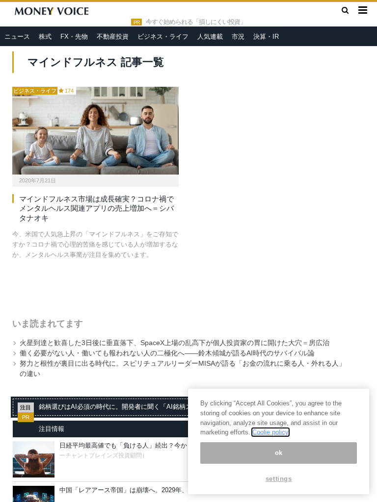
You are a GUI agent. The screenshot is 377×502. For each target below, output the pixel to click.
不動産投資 (113, 36)
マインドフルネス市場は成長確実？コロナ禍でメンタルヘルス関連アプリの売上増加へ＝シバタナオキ (96, 208)
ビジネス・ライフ (162, 36)
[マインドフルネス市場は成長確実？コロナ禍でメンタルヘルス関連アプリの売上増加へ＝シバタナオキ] (95, 131)
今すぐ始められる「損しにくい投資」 (196, 22)
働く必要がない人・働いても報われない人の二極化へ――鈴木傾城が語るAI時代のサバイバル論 (167, 353)
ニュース (17, 36)
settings (279, 478)
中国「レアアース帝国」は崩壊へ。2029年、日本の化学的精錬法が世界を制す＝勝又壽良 (187, 490)
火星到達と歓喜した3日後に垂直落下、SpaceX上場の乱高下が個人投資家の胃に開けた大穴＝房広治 (174, 343)
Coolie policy (270, 432)
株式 (45, 36)
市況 (238, 36)
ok (279, 452)
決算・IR (266, 36)
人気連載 (210, 36)
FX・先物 (74, 36)
